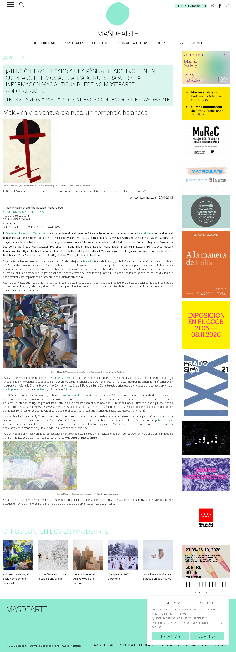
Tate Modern (145, 233)
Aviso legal (104, 645)
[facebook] (220, 6)
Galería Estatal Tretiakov (76, 395)
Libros (160, 43)
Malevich (88, 261)
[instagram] (227, 6)
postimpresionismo (14, 389)
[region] (188, 620)
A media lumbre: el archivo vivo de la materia (84, 578)
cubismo (41, 389)
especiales (73, 43)
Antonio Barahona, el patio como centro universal (16, 578)
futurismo (69, 389)
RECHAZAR (170, 636)
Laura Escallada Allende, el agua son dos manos (157, 576)
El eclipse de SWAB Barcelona (119, 576)
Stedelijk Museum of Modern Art (26, 233)
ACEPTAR (207, 636)
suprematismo (61, 378)
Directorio (101, 43)
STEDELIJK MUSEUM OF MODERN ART (25, 212)
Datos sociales (215, 645)
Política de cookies (136, 645)
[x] (212, 6)
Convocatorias (133, 43)
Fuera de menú (186, 43)
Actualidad (45, 43)
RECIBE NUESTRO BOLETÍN (191, 6)
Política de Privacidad (177, 645)
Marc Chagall (165, 420)
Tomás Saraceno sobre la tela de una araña (52, 576)
